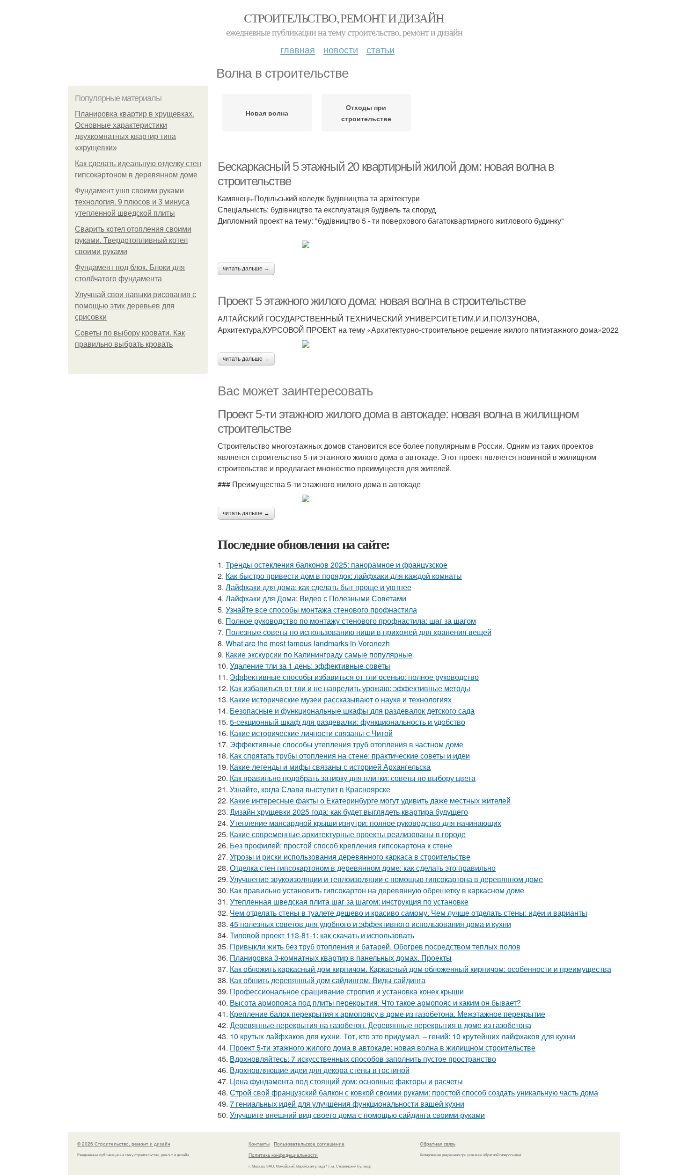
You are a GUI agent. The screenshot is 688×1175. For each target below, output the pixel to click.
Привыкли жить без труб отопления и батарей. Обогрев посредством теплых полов (375, 946)
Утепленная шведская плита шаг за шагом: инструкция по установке (349, 901)
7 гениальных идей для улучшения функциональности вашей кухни (347, 1103)
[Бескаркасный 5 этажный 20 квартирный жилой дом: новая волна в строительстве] (419, 244)
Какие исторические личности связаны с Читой (311, 733)
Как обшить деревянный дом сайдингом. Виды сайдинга (327, 980)
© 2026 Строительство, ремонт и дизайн (123, 1143)
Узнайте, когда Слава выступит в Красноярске (310, 789)
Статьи (380, 49)
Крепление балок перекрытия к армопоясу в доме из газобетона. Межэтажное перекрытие (387, 1013)
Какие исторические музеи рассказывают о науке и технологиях (341, 699)
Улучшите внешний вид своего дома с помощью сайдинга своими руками (357, 1114)
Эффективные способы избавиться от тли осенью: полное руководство (354, 676)
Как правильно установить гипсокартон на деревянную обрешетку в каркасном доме (377, 890)
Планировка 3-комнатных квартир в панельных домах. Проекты (341, 957)
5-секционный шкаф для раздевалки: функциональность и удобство (347, 721)
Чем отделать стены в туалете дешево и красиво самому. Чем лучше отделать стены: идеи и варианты (408, 912)
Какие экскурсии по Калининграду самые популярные (319, 654)
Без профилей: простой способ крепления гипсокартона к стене (341, 845)
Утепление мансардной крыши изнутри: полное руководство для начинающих (365, 822)
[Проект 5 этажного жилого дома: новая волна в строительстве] (419, 344)
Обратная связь (437, 1143)
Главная (297, 49)
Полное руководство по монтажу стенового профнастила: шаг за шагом (351, 620)
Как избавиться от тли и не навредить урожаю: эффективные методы (350, 688)
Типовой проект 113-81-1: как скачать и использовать (322, 935)
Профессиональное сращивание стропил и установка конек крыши (347, 991)
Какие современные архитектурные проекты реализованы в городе (348, 834)
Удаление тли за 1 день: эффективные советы (310, 665)
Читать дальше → (246, 268)
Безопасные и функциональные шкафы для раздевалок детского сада (352, 710)
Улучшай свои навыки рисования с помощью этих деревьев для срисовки (135, 306)
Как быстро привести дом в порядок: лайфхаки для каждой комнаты (344, 575)
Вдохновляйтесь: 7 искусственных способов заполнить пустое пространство (363, 1058)
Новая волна (267, 112)
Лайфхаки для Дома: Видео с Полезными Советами (316, 598)
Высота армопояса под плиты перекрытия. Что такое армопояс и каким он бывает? (375, 1002)
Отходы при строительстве (366, 112)
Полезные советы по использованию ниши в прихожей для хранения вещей (358, 632)
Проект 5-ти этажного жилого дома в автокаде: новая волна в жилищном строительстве (382, 1047)
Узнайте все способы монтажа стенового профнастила (321, 609)
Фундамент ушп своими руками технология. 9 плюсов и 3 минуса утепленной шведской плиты (132, 202)
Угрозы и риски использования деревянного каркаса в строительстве (350, 856)
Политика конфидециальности (283, 1155)
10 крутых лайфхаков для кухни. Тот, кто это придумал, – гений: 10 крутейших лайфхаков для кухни (402, 1036)
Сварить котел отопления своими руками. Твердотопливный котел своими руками (133, 240)
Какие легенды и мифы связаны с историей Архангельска (330, 766)
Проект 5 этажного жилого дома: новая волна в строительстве (372, 301)
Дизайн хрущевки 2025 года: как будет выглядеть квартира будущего (349, 811)
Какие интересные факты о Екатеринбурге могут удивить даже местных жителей (370, 800)
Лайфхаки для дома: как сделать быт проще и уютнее (318, 587)
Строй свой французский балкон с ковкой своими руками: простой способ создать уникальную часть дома (414, 1092)
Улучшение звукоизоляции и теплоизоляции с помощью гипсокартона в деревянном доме (386, 879)
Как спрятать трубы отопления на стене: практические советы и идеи (350, 755)
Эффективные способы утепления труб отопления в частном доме (346, 744)
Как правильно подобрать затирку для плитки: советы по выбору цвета (353, 778)
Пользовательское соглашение (309, 1143)
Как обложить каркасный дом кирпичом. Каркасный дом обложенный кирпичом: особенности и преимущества (420, 968)
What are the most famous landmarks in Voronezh (308, 643)
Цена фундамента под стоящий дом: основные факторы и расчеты (346, 1081)
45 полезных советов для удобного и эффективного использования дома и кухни (370, 924)
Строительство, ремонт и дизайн (344, 18)
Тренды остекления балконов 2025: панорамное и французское (336, 564)
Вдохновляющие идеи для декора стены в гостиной (320, 1070)
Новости (340, 49)
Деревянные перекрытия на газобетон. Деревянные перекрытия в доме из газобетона (380, 1025)
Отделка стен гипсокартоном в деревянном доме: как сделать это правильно (363, 867)
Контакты (259, 1143)
